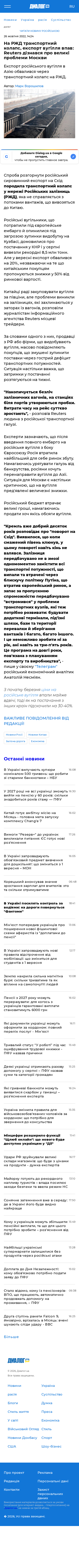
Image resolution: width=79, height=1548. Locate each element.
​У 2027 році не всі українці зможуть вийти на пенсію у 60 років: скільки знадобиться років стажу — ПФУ (36, 795)
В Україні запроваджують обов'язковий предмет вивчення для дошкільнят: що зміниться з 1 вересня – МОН (33, 862)
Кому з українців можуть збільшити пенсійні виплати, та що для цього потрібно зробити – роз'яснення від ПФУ (36, 1228)
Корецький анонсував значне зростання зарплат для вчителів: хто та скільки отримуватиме (36, 886)
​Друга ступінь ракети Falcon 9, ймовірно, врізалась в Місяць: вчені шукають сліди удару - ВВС (36, 1320)
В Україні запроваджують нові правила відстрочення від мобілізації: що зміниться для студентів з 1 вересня (31, 957)
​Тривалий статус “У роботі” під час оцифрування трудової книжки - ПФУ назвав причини (35, 1049)
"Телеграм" (46, 666)
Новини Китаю (37, 734)
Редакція (11, 1481)
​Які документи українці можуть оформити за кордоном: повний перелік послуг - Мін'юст (33, 1027)
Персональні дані (53, 1481)
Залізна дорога (15, 741)
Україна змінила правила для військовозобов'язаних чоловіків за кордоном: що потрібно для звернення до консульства (35, 1116)
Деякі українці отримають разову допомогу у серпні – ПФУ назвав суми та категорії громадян (34, 1071)
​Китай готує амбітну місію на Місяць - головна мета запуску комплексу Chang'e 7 (31, 817)
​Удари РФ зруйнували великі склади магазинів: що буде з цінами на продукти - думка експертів (36, 1161)
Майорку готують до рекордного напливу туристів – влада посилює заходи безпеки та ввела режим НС (36, 1183)
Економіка (37, 741)
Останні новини (24, 759)
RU (72, 6)
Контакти (12, 1490)
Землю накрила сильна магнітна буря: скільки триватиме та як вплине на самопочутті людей (33, 980)
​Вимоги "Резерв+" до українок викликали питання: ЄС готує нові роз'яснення (34, 838)
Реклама (45, 1473)
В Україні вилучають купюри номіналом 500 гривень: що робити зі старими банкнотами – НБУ (36, 774)
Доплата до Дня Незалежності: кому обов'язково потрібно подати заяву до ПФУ (35, 1273)
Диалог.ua (11, 1508)
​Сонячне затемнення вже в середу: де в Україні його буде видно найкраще (35, 1204)
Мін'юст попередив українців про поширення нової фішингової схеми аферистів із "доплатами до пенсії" (34, 931)
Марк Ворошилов (29, 86)
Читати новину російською (39, 30)
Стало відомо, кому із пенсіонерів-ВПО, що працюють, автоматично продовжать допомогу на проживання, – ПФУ (35, 1297)
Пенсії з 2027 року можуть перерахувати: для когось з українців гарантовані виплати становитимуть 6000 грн (31, 1004)
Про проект (14, 1473)
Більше (11, 1337)
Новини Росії (14, 734)
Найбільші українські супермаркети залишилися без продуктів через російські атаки (33, 1251)
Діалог (7, 27)
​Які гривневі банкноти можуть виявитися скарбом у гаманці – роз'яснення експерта (32, 1092)
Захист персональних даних (50, 1494)
